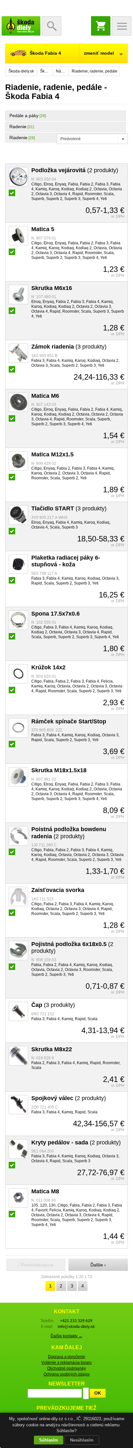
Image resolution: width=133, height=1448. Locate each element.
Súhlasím (48, 1440)
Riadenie (18, 137)
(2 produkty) (74, 170)
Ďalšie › (98, 1264)
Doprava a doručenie (66, 1356)
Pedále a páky (23, 115)
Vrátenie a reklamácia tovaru (66, 1362)
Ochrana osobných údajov (67, 1374)
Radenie (17, 126)
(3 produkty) (69, 346)
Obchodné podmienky (66, 1368)
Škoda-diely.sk (21, 26)
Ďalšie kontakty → (66, 1336)
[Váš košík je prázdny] (100, 26)
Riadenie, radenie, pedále (95, 71)
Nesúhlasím (82, 1440)
